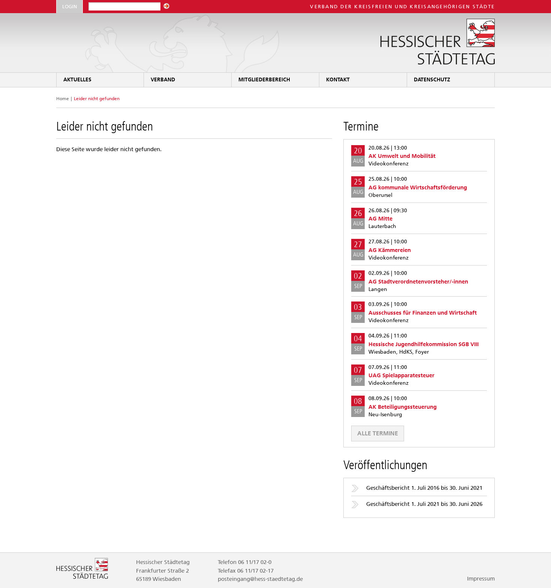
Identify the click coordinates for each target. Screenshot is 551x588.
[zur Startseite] (275, 43)
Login (69, 6)
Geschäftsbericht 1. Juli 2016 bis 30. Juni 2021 (424, 487)
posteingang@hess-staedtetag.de (260, 579)
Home (62, 98)
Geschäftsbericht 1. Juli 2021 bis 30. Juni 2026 (424, 504)
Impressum (481, 578)
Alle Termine (377, 433)
